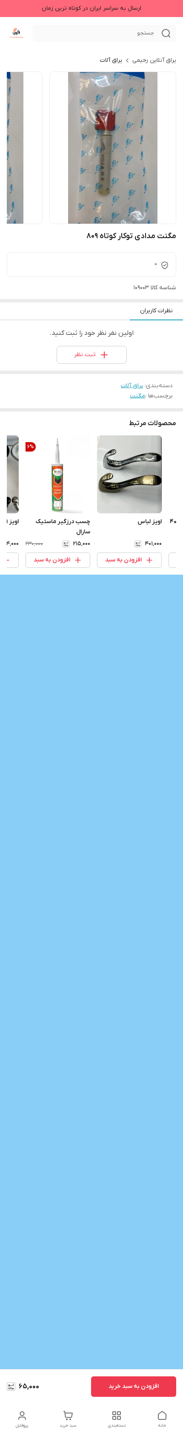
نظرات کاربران (156, 311)
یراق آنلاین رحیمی (154, 60)
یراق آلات (111, 60)
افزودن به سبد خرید (134, 1386)
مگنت (137, 396)
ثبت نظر (85, 355)
